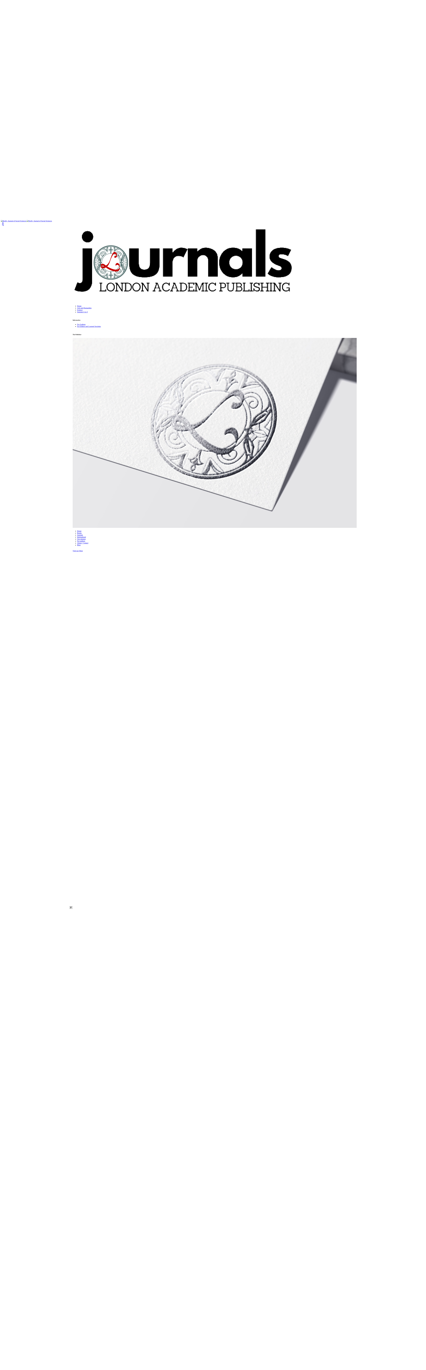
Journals (80, 535)
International (81, 537)
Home (79, 306)
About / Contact (82, 543)
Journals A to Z (82, 312)
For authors (81, 541)
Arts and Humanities (84, 308)
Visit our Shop (78, 551)
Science (80, 310)
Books (79, 533)
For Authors (81, 324)
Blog (79, 545)
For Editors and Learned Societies (89, 326)
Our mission (81, 539)
